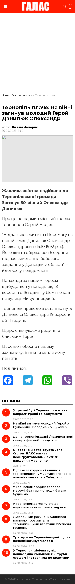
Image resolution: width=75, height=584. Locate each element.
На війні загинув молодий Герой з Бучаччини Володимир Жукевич (41, 425)
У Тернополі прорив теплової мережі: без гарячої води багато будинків (39, 490)
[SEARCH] (64, 6)
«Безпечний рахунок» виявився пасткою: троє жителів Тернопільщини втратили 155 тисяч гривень (42, 522)
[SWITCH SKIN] (70, 6)
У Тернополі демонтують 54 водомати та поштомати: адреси (39, 505)
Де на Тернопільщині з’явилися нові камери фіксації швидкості (43, 438)
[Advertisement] (37, 54)
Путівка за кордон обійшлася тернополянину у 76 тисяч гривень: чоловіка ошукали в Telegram (42, 473)
